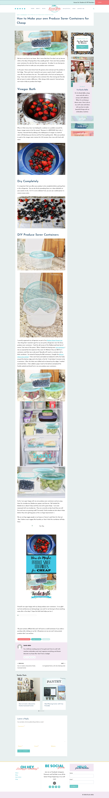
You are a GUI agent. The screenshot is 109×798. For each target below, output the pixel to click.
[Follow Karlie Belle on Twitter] (27, 657)
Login (99, 2)
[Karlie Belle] (54, 8)
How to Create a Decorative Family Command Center (26, 665)
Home (32, 8)
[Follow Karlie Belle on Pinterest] (34, 657)
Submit (74, 786)
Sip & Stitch (18, 777)
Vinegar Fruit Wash (36, 639)
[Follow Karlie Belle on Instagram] (29, 657)
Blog (16, 775)
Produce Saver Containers (24, 639)
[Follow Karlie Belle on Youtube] (32, 657)
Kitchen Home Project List (54, 340)
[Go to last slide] (18, 694)
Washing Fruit (46, 639)
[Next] (64, 694)
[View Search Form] (94, 9)
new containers (60, 347)
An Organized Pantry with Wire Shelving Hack (54, 664)
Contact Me (80, 8)
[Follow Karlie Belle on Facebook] (25, 657)
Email (36, 746)
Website (53, 746)
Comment (21, 726)
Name (20, 746)
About (16, 773)
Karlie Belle (27, 645)
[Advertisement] (82, 190)
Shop (74, 8)
